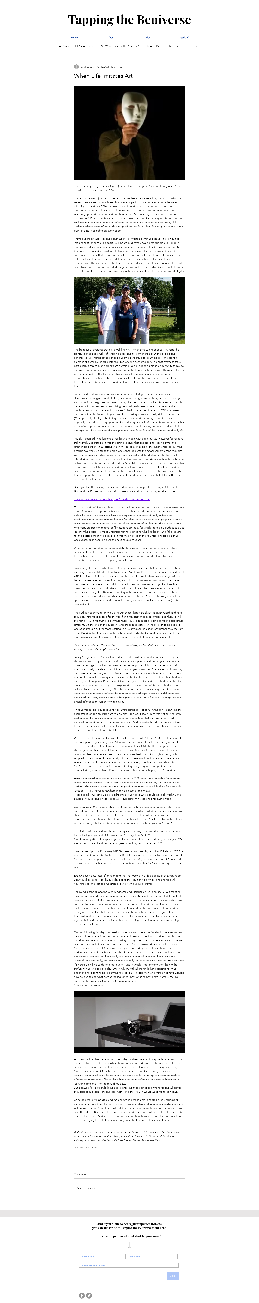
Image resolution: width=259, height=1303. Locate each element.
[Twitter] (89, 1296)
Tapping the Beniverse (129, 19)
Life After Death (154, 46)
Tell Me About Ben (85, 46)
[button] (196, 46)
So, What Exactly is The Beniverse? (120, 46)
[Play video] (129, 1022)
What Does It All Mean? (86, 1147)
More (172, 46)
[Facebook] (82, 1296)
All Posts (64, 46)
